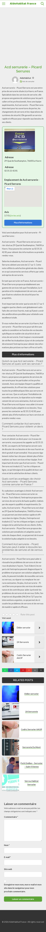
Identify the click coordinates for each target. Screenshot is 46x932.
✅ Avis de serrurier (27, 81)
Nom (7, 845)
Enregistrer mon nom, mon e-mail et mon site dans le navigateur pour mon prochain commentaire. (23, 888)
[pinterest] (23, 670)
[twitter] (17, 670)
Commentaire (11, 817)
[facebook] (11, 670)
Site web (8, 869)
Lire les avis (15, 215)
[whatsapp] (5, 670)
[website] (33, 78)
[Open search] (42, 3)
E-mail (7, 857)
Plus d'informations (23, 222)
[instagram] (29, 670)
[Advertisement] (23, 33)
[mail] (35, 670)
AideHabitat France (23, 4)
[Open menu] (3, 3)
